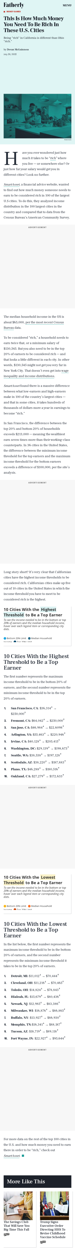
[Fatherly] (14, 5)
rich (53, 158)
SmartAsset (11, 184)
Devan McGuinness (18, 49)
